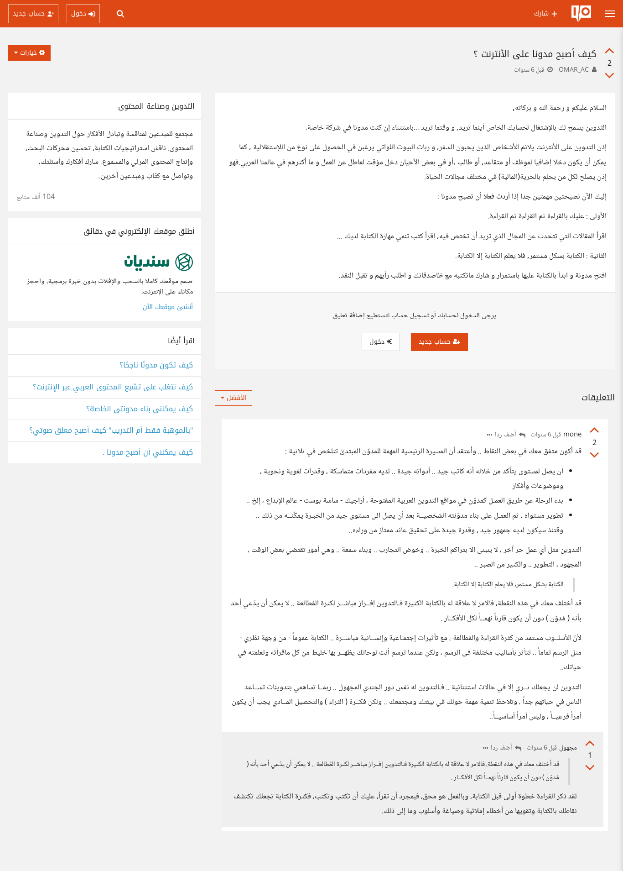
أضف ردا (506, 435)
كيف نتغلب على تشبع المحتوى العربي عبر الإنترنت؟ (113, 387)
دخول (378, 342)
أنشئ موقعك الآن (168, 307)
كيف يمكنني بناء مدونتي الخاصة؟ (139, 409)
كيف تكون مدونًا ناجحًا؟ (156, 365)
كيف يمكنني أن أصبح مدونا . (148, 452)
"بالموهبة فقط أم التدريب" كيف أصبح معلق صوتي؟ (111, 430)
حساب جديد (436, 342)
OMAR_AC (573, 70)
